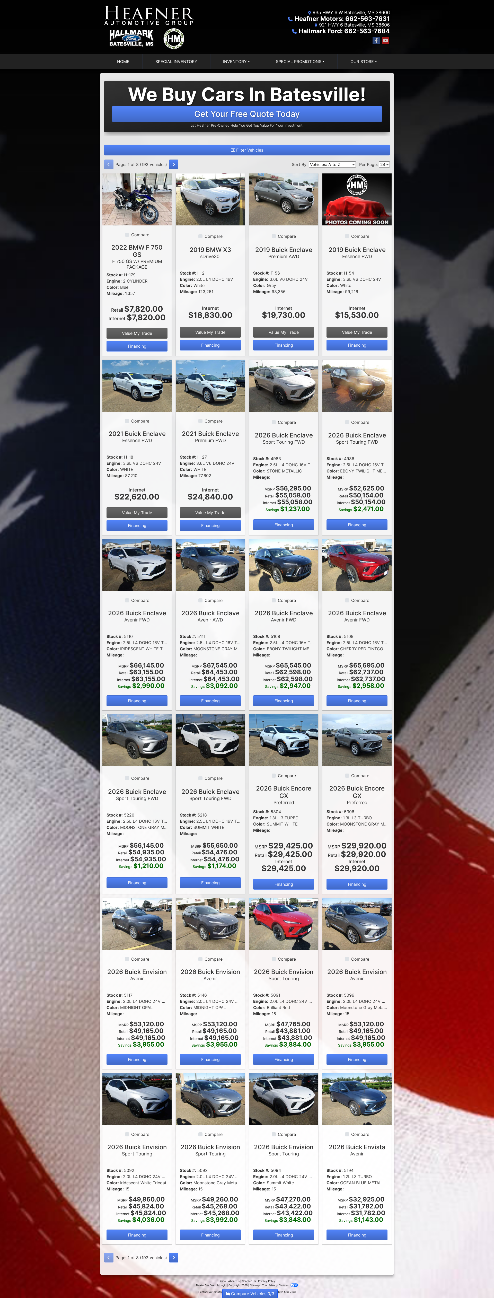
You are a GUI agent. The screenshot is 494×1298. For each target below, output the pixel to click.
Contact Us (249, 1281)
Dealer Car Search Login (211, 1285)
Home (222, 1281)
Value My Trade (137, 333)
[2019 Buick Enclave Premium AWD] (283, 198)
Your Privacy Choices (275, 1285)
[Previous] (108, 164)
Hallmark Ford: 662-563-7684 (344, 31)
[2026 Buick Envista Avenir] (357, 1098)
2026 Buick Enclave (284, 438)
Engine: (114, 281)
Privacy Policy (266, 1281)
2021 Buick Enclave (137, 436)
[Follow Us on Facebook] (376, 40)
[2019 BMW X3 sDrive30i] (210, 198)
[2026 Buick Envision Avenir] (137, 923)
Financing (137, 346)
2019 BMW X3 (210, 252)
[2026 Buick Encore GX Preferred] (283, 740)
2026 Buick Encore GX (283, 795)
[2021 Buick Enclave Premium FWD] (210, 385)
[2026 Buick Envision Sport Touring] (283, 923)
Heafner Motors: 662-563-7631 (342, 18)
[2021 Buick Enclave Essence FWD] (137, 385)
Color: (113, 287)
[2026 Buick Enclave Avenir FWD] (137, 564)
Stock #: (115, 274)
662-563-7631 (287, 1291)
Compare (140, 234)
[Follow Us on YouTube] (385, 40)
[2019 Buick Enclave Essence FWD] (357, 198)
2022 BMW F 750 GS (137, 257)
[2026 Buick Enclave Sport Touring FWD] (283, 385)
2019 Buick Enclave (283, 252)
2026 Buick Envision (137, 974)
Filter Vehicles (249, 150)
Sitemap (255, 1285)
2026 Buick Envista (357, 1149)
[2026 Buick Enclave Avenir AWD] (210, 564)
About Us (234, 1281)
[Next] (173, 164)
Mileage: (115, 293)
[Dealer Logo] (150, 27)
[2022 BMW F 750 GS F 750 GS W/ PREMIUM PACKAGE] (137, 198)
